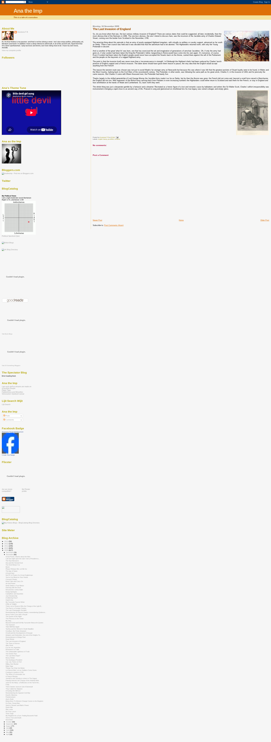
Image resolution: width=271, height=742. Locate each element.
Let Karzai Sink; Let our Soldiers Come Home (21, 670)
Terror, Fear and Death (13, 718)
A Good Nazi (10, 573)
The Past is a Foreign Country (16, 608)
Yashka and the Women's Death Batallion (20, 629)
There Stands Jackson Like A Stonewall (19, 687)
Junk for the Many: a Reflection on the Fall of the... (23, 682)
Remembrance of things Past (16, 637)
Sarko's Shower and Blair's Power (17, 705)
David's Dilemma (11, 695)
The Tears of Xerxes (13, 643)
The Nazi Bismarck (12, 561)
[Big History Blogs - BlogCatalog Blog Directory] (21, 523)
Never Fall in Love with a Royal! (16, 614)
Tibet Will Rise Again (12, 627)
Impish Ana (9, 600)
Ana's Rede (10, 699)
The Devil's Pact (11, 654)
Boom (8, 567)
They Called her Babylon (14, 689)
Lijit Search (6, 404)
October (9, 722)
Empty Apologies (11, 592)
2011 (6, 546)
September (10, 724)
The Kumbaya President (14, 660)
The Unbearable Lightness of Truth (17, 651)
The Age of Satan (11, 571)
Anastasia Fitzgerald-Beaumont (12, 432)
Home (181, 220)
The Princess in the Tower (15, 618)
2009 (6, 550)
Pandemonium (10, 697)
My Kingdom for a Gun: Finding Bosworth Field (21, 715)
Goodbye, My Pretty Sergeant (16, 631)
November (10, 554)
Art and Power (10, 583)
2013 (6, 541)
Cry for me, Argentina (13, 647)
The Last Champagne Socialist (16, 610)
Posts (7, 416)
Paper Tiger (6, 390)
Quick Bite (9, 707)
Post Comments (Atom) (114, 225)
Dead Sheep (10, 639)
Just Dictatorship (11, 596)
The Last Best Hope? (13, 656)
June (8, 730)
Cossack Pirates (11, 579)
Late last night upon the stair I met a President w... (23, 558)
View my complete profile (11, 50)
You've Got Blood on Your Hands (17, 577)
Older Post (264, 220)
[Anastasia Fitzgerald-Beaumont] (10, 453)
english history (102, 139)
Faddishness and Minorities (12, 392)
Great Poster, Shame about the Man (18, 557)
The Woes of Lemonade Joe (15, 674)
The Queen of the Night (14, 616)
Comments (9, 420)
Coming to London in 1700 (14, 672)
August (8, 726)
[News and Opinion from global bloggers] (11, 512)
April (7, 734)
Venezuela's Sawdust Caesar (13, 394)
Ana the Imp (28, 11)
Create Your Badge (8, 455)
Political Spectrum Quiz (11, 236)
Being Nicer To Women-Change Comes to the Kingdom (24, 701)
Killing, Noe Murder (12, 664)
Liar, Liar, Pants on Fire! (14, 662)
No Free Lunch (11, 711)
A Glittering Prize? (12, 598)
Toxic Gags (10, 713)
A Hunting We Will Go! (13, 691)
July (7, 728)
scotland (117, 139)
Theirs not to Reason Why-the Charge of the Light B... (24, 606)
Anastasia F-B (22, 32)
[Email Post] (117, 137)
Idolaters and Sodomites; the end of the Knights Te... (23, 635)
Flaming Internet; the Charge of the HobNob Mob (22, 680)
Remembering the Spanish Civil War (18, 693)
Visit (7, 334)
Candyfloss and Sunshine (14, 594)
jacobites (111, 139)
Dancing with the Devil (13, 587)
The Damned (10, 625)
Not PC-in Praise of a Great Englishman (19, 575)
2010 (6, 548)
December (10, 552)
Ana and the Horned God (14, 563)
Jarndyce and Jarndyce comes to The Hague (21, 678)
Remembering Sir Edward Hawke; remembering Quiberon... (26, 612)
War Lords (9, 709)
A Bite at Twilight (11, 604)
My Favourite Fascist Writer (15, 602)
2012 (6, 544)
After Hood (9, 645)
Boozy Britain (10, 658)
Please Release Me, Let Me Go (16, 569)
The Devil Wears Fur (13, 565)
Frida (7, 684)
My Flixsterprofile (26, 490)
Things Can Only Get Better (15, 668)
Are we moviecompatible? (7, 490)
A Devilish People (8, 388)
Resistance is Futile (12, 649)
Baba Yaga (9, 666)
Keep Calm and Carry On (14, 581)
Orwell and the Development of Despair (19, 633)
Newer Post (97, 220)
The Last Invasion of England (16, 641)
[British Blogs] (8, 243)
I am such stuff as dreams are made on (16, 386)
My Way (8, 621)
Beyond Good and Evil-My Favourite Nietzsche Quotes (24, 623)
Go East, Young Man (13, 703)
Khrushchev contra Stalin (14, 590)
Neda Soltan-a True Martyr (15, 585)
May (7, 732)
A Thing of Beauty (12, 676)
